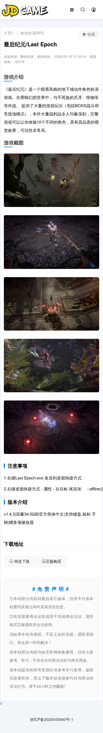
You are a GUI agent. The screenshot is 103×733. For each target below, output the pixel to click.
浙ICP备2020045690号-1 (51, 719)
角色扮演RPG (32, 33)
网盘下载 (22, 561)
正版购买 (53, 561)
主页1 (9, 33)
